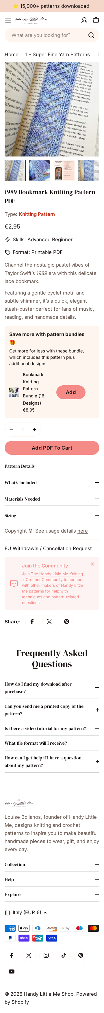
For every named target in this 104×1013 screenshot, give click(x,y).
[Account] (84, 20)
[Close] (92, 564)
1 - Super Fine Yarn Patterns (57, 54)
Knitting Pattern (37, 214)
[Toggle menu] (8, 20)
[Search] (91, 35)
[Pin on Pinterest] (67, 622)
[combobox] (52, 35)
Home (11, 54)
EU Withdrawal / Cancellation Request (48, 548)
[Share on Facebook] (32, 622)
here (82, 531)
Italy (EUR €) (27, 912)
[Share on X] (49, 622)
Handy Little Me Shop (48, 994)
